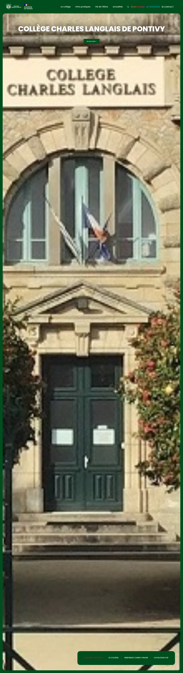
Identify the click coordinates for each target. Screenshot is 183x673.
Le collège (66, 6)
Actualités (118, 6)
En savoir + (91, 41)
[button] (172, 343)
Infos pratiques (82, 6)
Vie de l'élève (101, 6)
